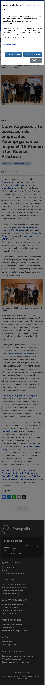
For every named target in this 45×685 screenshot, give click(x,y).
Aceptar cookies (14, 54)
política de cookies (10, 44)
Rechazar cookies (32, 54)
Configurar (36, 60)
